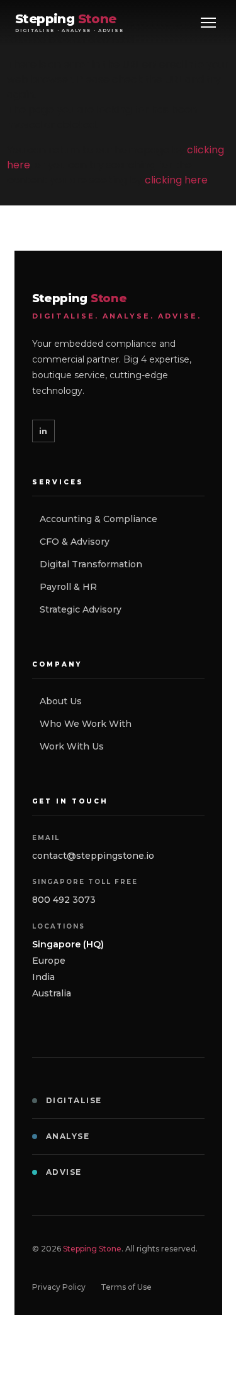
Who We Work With (86, 723)
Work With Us (72, 746)
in (43, 431)
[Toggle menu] (208, 23)
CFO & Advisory (75, 541)
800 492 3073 (64, 899)
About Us (61, 701)
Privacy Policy (59, 1287)
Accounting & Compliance (98, 519)
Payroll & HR (68, 586)
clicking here (176, 180)
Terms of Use (126, 1287)
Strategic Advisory (80, 609)
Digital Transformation (91, 564)
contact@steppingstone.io (93, 855)
